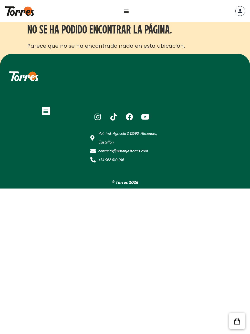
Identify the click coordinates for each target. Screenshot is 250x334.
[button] (126, 11)
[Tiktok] (113, 117)
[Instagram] (97, 117)
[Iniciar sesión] (240, 11)
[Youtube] (145, 117)
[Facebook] (129, 117)
